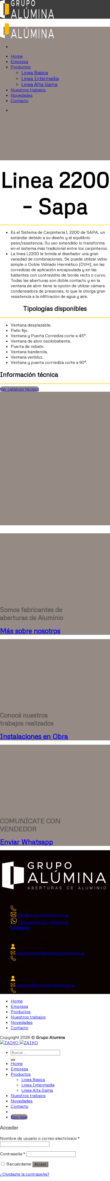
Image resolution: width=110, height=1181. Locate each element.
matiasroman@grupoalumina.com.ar (50, 952)
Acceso (40, 1164)
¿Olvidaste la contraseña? (24, 1174)
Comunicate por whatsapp (43, 922)
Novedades (22, 95)
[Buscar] (13, 1059)
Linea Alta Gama (39, 84)
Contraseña (12, 1153)
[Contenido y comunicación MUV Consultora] (28, 1042)
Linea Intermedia (40, 78)
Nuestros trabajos (28, 89)
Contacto (19, 100)
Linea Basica (34, 72)
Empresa (19, 61)
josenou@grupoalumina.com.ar (46, 985)
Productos (21, 66)
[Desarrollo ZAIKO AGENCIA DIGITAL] (9, 1042)
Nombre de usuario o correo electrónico (40, 1138)
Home (17, 56)
